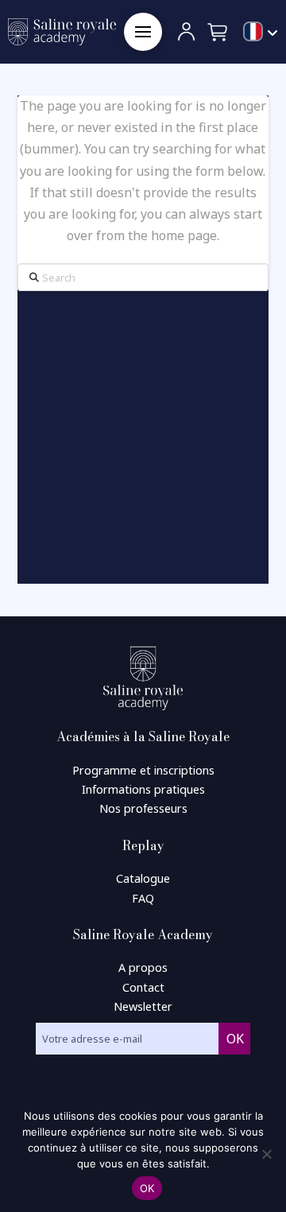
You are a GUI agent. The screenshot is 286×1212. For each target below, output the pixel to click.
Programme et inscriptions (143, 770)
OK (147, 1188)
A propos (143, 967)
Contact (143, 987)
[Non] (266, 1154)
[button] (143, 32)
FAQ (143, 898)
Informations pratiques (143, 789)
